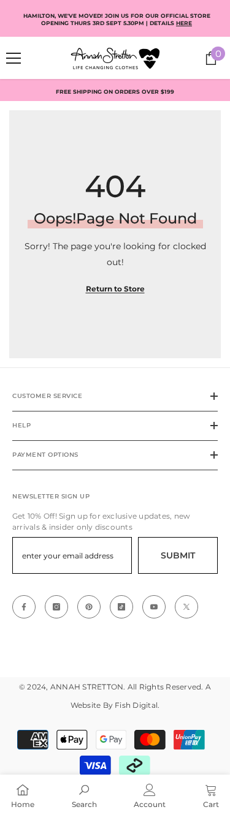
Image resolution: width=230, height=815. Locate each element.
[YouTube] (154, 606)
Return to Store (115, 288)
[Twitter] (186, 606)
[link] (84, 795)
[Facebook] (24, 606)
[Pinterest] (89, 606)
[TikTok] (121, 606)
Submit (178, 555)
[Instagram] (56, 606)
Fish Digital (136, 705)
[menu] (13, 58)
